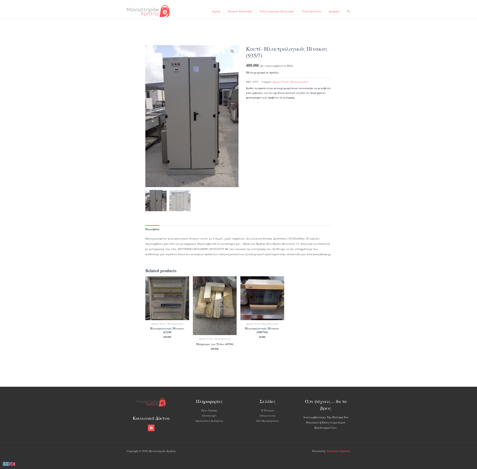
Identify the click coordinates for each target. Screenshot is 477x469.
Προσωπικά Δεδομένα (209, 421)
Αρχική (216, 11)
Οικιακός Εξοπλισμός (240, 11)
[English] (12, 463)
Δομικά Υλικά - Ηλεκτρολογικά (290, 81)
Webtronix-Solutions (338, 451)
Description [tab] (152, 229)
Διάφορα (334, 11)
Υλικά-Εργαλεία (311, 11)
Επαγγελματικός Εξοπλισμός (277, 11)
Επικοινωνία (267, 415)
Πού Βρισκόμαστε (267, 421)
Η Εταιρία (267, 410)
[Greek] (6, 463)
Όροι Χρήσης (209, 410)
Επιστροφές (209, 415)
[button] (348, 11)
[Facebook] (151, 428)
